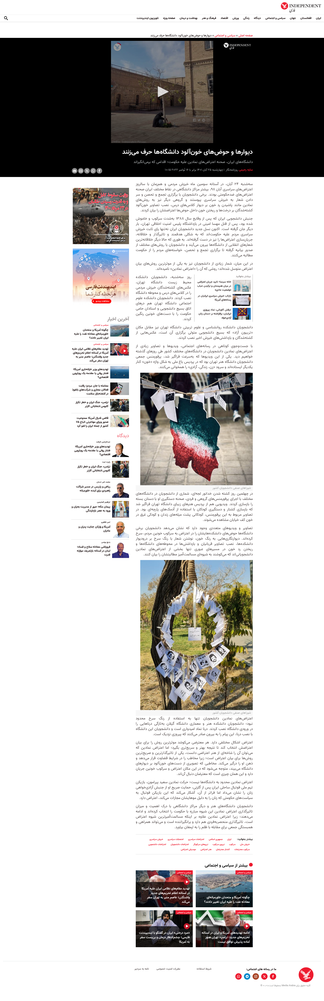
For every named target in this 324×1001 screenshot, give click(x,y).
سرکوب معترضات (242, 849)
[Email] (81, 171)
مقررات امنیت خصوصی (168, 969)
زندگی (246, 18)
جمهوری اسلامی (216, 839)
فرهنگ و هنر (209, 18)
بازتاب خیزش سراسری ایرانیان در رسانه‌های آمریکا (214, 298)
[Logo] (237, 46)
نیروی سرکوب (219, 844)
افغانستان (305, 18)
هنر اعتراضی (206, 849)
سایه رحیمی (245, 169)
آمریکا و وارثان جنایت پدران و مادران (94, 529)
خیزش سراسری (156, 839)
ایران (318, 18)
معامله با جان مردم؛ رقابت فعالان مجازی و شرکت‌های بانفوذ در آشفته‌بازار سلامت (90, 390)
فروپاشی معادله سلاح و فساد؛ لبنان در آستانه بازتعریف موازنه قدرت (93, 551)
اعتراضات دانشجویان (180, 844)
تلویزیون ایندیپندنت (148, 18)
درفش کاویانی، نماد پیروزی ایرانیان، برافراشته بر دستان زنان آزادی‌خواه (215, 314)
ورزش (235, 18)
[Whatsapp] (93, 171)
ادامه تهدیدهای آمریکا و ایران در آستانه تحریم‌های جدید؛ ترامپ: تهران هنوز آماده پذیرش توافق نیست (226, 937)
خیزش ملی (245, 844)
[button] (162, 91)
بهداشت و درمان (188, 18)
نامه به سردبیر (141, 969)
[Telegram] (247, 976)
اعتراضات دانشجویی (157, 844)
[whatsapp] (238, 976)
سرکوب (232, 844)
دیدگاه (257, 18)
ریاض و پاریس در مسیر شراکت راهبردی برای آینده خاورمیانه (93, 488)
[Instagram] (256, 976)
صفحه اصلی (245, 35)
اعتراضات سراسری (196, 839)
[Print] (74, 171)
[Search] (6, 18)
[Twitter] (87, 171)
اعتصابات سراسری (176, 839)
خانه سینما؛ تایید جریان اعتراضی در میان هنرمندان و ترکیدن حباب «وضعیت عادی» (214, 286)
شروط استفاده (204, 969)
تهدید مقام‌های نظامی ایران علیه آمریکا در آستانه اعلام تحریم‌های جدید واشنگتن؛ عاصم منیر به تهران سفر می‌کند (166, 895)
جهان (293, 18)
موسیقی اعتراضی (188, 849)
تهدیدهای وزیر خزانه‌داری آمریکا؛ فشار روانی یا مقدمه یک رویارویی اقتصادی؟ (90, 373)
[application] (162, 92)
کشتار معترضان (223, 849)
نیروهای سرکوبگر (200, 844)
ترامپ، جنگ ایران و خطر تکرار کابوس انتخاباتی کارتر (92, 404)
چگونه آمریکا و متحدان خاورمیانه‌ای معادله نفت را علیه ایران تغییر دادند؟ (227, 899)
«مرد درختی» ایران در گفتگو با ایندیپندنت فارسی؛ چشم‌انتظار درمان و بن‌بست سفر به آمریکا (164, 937)
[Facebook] (99, 171)
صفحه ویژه (169, 18)
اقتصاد (224, 18)
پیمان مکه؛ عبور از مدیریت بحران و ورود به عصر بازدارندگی (91, 509)
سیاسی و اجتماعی (275, 18)
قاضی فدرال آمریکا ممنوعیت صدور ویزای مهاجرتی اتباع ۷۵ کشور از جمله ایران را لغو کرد (92, 422)
